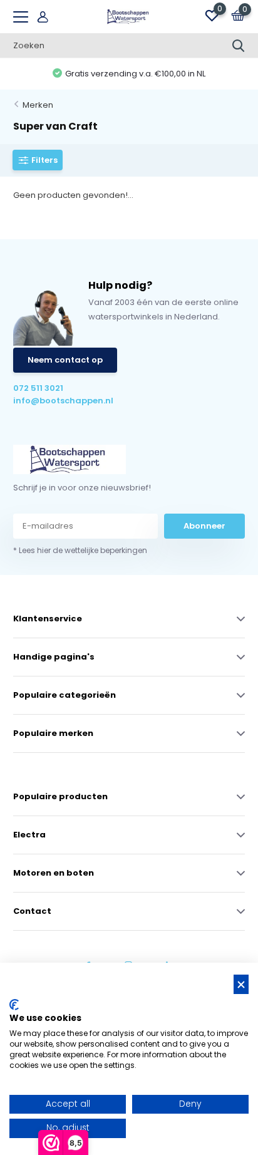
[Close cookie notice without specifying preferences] (241, 984)
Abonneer (204, 526)
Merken (38, 105)
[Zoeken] (238, 45)
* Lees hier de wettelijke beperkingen (80, 550)
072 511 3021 (38, 388)
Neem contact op (65, 360)
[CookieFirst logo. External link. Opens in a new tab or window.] (14, 1004)
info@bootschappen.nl (63, 401)
